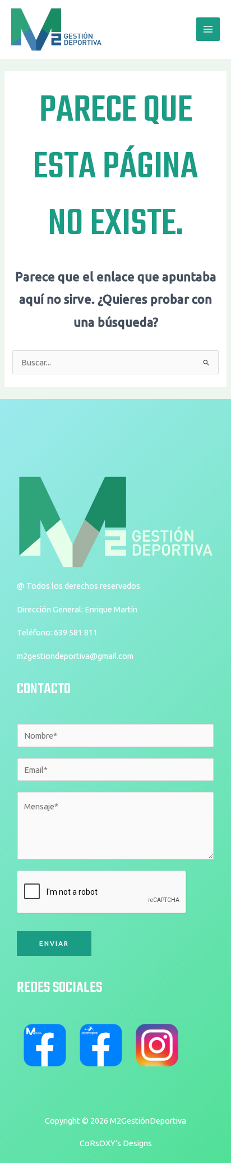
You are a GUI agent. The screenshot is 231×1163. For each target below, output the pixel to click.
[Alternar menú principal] (208, 29)
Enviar (54, 943)
